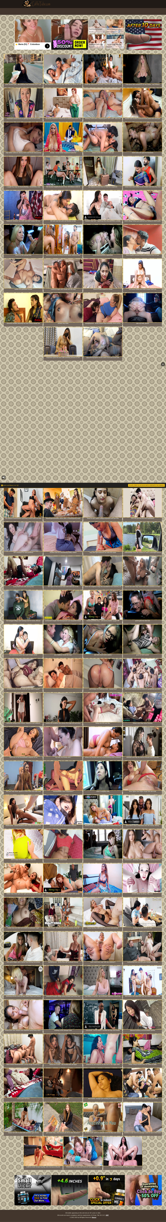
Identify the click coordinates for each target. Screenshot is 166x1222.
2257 (107, 1215)
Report (94, 1217)
